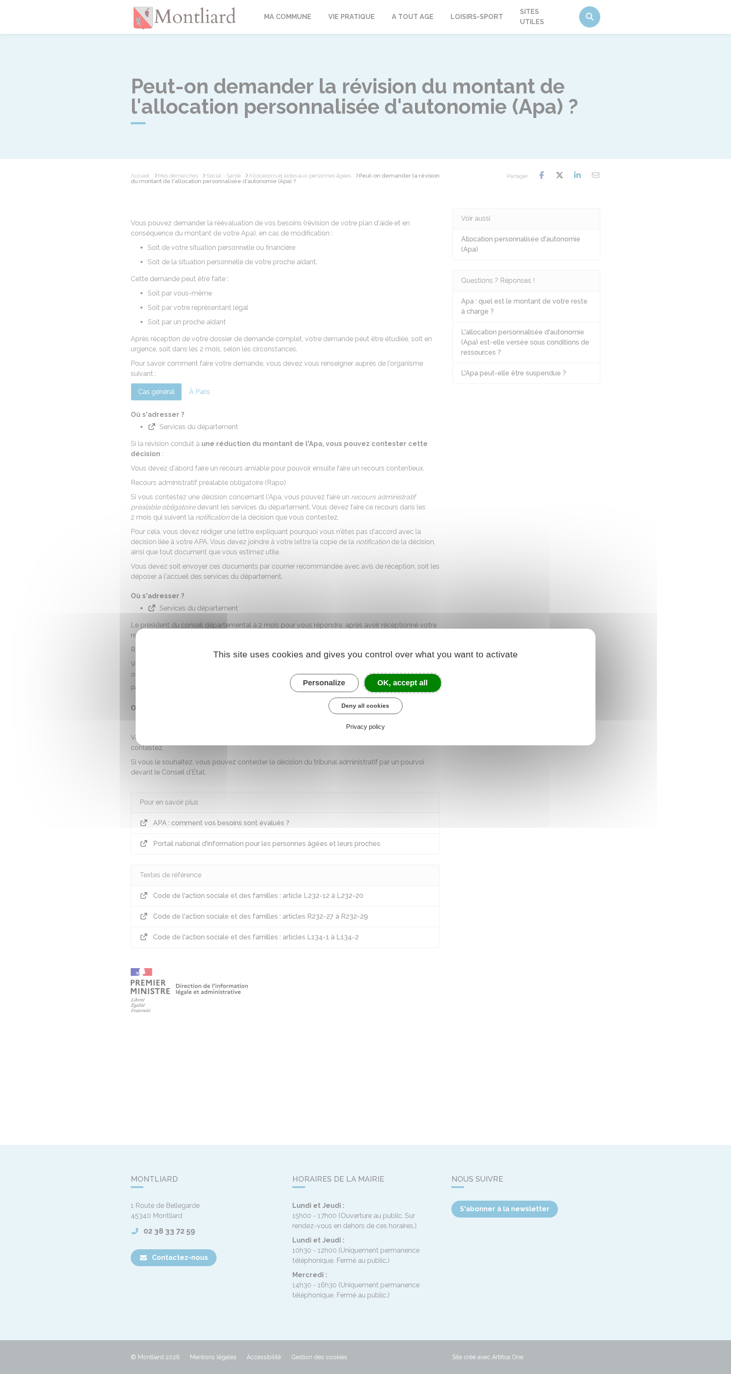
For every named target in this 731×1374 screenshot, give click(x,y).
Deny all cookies (365, 705)
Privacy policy (365, 726)
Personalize (324, 683)
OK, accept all (402, 683)
